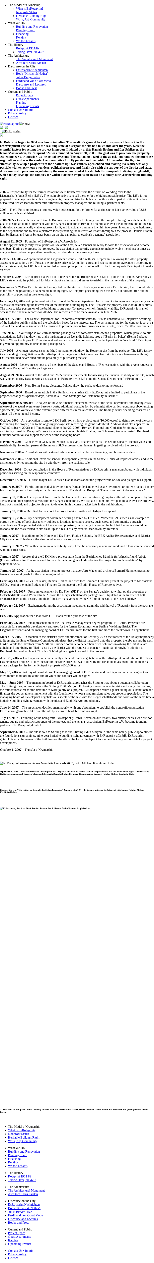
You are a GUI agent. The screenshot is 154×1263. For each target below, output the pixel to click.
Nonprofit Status (26, 12)
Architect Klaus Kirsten (31, 62)
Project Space (24, 95)
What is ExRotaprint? (29, 8)
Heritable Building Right (31, 15)
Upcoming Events (27, 106)
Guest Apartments (27, 99)
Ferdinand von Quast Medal (34, 81)
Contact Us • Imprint (21, 109)
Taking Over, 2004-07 (30, 52)
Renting (21, 37)
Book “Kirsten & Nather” (32, 73)
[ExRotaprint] (9, 123)
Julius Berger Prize (28, 77)
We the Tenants (25, 41)
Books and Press (26, 88)
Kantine (21, 102)
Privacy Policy (17, 113)
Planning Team (25, 30)
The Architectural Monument (34, 59)
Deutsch (13, 117)
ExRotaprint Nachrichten (32, 70)
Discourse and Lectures (31, 84)
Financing (22, 34)
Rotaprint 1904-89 (27, 48)
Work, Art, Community (30, 19)
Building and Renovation (32, 26)
